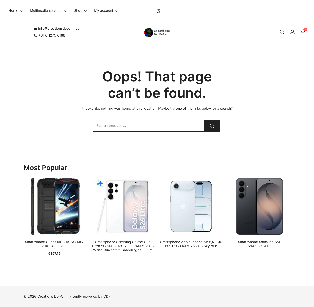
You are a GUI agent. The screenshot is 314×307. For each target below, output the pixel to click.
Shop (78, 10)
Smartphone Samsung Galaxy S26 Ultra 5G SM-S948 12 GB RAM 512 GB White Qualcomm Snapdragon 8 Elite (123, 246)
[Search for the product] (212, 126)
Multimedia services (46, 10)
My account (103, 10)
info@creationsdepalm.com (60, 28)
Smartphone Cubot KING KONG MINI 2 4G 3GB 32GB (54, 244)
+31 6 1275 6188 (51, 35)
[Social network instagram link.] (158, 10)
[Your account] (292, 32)
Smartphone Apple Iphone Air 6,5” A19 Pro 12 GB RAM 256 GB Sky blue (191, 244)
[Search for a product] (282, 32)
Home (13, 10)
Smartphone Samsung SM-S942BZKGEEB (259, 244)
